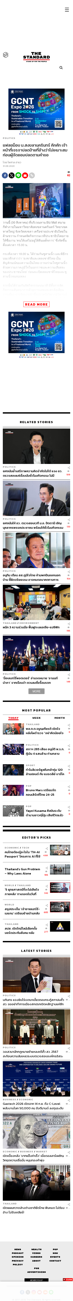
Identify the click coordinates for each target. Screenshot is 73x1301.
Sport (30, 765)
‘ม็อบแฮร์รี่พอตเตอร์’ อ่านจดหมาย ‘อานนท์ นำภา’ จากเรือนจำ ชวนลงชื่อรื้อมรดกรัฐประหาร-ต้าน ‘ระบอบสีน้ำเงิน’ (30, 680)
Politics (9, 138)
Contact (55, 1261)
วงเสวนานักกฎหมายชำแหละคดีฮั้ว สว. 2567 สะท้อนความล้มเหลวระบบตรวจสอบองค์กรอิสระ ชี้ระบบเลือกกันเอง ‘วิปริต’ (33, 1054)
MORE (36, 691)
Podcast (18, 1253)
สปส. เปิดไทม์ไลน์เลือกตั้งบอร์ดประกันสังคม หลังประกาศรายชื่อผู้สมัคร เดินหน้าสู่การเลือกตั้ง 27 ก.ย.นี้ (22, 930)
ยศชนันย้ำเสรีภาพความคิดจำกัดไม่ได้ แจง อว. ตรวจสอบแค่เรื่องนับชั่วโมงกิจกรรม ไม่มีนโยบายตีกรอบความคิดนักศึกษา (32, 473)
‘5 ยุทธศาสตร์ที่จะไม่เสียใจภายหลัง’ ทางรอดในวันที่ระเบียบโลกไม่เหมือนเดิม (22, 891)
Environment (29, 623)
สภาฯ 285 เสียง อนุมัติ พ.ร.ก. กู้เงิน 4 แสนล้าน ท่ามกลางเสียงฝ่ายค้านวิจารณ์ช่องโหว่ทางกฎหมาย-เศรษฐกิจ (45, 751)
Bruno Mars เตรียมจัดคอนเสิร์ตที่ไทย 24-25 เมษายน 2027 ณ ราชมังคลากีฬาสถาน (44, 792)
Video (36, 1253)
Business (9, 1099)
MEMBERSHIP (36, 1280)
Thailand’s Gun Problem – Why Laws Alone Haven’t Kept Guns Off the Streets (22, 871)
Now (55, 1253)
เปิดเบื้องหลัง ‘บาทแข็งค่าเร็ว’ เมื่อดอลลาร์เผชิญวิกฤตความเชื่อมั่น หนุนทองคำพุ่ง (33, 1158)
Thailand (10, 623)
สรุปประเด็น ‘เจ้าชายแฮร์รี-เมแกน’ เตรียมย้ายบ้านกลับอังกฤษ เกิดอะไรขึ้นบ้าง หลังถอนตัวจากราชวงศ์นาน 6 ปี (22, 911)
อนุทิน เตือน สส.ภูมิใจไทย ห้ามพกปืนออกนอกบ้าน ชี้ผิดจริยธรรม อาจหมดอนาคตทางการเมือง (31, 577)
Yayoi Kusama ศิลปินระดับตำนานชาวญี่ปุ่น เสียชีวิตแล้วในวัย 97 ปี (44, 813)
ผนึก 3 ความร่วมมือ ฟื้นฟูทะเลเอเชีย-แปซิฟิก (31, 627)
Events (55, 1257)
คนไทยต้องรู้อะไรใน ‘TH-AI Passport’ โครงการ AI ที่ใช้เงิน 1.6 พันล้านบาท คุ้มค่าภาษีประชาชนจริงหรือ (23, 854)
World (9, 885)
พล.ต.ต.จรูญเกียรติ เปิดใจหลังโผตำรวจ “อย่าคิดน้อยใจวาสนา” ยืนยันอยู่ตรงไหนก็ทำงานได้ (44, 731)
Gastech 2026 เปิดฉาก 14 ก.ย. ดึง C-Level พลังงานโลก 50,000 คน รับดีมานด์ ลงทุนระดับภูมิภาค (33, 1106)
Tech (25, 847)
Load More (36, 1221)
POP (29, 786)
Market (41, 1151)
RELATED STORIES (36, 422)
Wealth (36, 1249)
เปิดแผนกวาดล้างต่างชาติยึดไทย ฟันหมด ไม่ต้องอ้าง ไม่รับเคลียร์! (34, 1210)
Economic (12, 847)
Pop (55, 1249)
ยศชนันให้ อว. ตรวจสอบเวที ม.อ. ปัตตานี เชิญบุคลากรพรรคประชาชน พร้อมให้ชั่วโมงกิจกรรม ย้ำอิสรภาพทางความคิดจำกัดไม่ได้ (33, 525)
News (17, 1249)
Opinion (18, 1257)
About (36, 1261)
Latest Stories (36, 950)
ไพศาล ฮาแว (14, 162)
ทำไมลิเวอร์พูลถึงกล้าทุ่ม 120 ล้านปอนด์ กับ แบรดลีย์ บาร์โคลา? (45, 772)
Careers (36, 1257)
